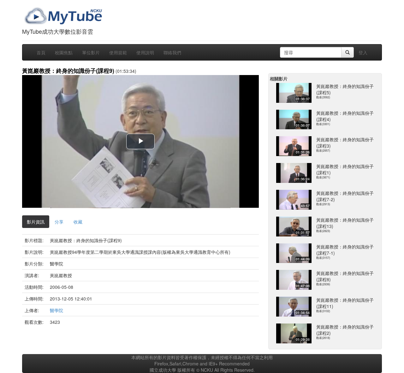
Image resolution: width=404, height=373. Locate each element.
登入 (363, 52)
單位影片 (91, 52)
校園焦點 (64, 52)
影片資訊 (36, 222)
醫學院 (56, 310)
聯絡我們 (172, 52)
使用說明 (145, 52)
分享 (59, 222)
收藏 (78, 222)
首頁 (41, 52)
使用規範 (118, 52)
